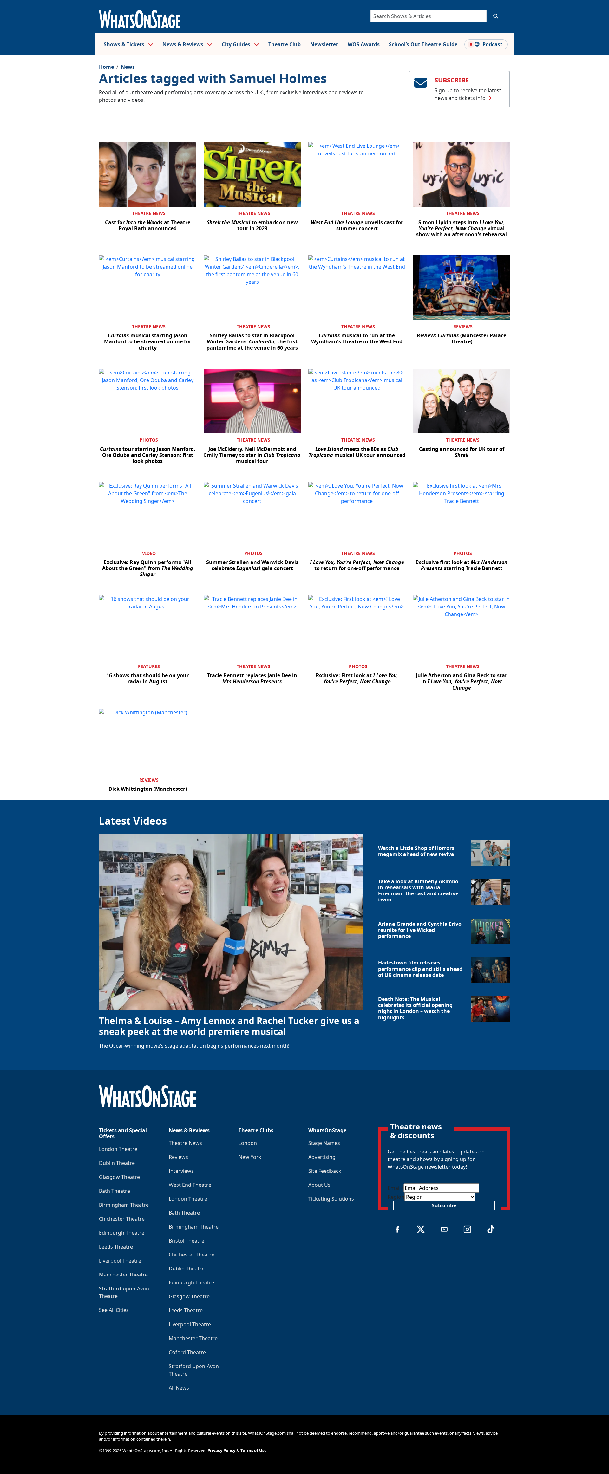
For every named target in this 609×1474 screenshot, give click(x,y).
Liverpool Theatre (120, 1260)
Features (149, 666)
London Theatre (118, 1149)
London (248, 1143)
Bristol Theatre (186, 1240)
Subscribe (444, 1205)
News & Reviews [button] (183, 44)
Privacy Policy (221, 1450)
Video (149, 553)
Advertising (322, 1156)
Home (106, 66)
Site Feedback (324, 1170)
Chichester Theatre (122, 1218)
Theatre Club (284, 44)
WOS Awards (364, 44)
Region (396, 1196)
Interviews (181, 1170)
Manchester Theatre (123, 1274)
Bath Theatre (114, 1190)
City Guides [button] (237, 44)
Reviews (463, 326)
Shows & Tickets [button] (125, 44)
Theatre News (149, 213)
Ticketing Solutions (331, 1198)
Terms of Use (253, 1450)
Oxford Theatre (187, 1352)
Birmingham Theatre (124, 1204)
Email (395, 1188)
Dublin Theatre (117, 1162)
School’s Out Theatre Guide (423, 44)
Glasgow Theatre (119, 1176)
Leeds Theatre (116, 1246)
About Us (319, 1184)
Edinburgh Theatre (121, 1232)
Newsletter (324, 44)
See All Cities (114, 1310)
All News (179, 1387)
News (128, 66)
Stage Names (324, 1143)
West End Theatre (190, 1184)
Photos (149, 440)
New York (250, 1156)
